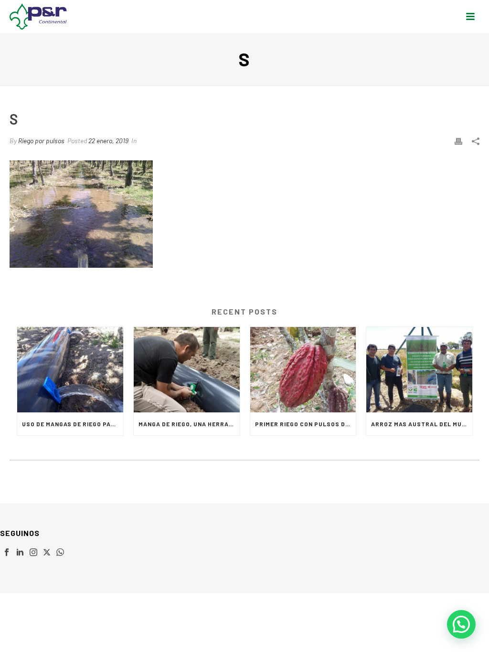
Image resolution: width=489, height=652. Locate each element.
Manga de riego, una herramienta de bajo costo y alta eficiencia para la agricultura (189, 424)
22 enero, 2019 (108, 141)
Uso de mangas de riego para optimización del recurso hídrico (72, 424)
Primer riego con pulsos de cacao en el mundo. (305, 424)
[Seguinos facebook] (7, 552)
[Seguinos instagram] (33, 552)
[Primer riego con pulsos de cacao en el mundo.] (303, 369)
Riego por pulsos (41, 141)
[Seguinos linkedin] (20, 552)
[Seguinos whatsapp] (60, 552)
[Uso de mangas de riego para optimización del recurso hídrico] (70, 369)
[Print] (458, 140)
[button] (461, 624)
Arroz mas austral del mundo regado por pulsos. (421, 424)
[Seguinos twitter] (47, 552)
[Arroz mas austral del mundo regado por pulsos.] (419, 369)
